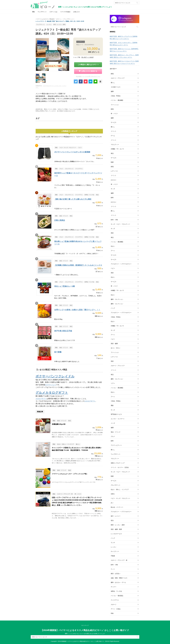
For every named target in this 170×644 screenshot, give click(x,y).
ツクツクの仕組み (65, 11)
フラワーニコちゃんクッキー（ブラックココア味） (70, 474)
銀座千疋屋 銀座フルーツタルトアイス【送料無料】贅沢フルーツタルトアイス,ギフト (124, 62)
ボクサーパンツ (50, 385)
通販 (33, 11)
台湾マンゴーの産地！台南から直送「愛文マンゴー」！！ (77, 310)
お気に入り (76, 11)
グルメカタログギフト (52, 392)
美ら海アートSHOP (87, 57)
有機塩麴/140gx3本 (59, 424)
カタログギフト (41, 398)
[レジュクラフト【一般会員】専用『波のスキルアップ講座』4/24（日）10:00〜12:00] (90, 81)
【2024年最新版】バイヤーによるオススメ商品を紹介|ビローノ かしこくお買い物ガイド (85, 630)
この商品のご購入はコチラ (87, 64)
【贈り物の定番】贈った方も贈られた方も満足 (72, 199)
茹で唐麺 (57, 352)
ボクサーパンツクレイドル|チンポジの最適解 (72, 152)
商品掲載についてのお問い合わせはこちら (88, 76)
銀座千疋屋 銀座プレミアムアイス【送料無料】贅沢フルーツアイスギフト (123, 38)
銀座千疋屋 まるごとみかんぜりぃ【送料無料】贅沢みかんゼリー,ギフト (123, 44)
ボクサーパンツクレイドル (55, 376)
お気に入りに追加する (89, 71)
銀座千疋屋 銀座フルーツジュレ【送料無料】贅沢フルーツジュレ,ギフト (124, 50)
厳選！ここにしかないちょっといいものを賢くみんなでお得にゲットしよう (85, 633)
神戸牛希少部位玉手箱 (63, 331)
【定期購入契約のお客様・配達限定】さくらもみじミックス (78, 265)
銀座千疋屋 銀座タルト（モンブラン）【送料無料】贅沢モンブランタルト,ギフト (124, 56)
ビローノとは (53, 11)
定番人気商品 (59, 220)
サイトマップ (85, 625)
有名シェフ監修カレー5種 (64, 286)
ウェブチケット (42, 11)
